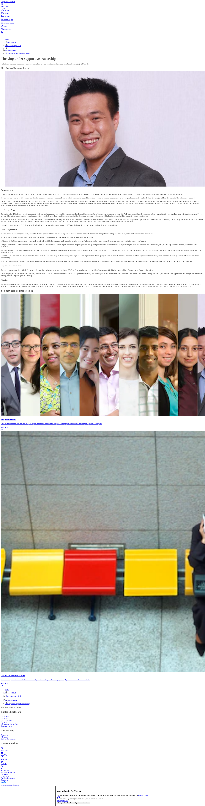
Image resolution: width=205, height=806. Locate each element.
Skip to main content (8, 2)
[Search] (102, 33)
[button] (102, 10)
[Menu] (102, 35)
